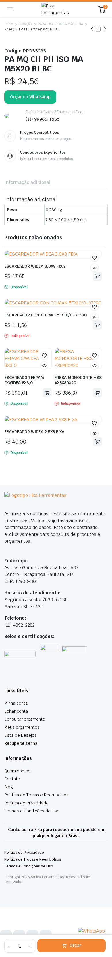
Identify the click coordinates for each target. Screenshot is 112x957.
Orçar (75, 945)
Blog (8, 786)
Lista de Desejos (20, 735)
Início (8, 24)
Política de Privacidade (26, 803)
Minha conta (16, 703)
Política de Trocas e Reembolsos (36, 795)
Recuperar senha (20, 743)
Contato (12, 778)
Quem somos (17, 770)
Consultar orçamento (24, 719)
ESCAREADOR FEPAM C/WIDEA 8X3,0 (24, 380)
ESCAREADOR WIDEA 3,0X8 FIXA (36, 266)
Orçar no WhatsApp (30, 97)
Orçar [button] (97, 276)
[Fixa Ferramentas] (55, 9)
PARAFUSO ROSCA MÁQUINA (60, 24)
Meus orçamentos (22, 727)
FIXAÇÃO (25, 24)
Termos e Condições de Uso (31, 811)
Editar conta (16, 711)
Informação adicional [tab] (27, 182)
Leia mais (97, 325)
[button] (94, 257)
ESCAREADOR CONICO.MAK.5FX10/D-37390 (45, 315)
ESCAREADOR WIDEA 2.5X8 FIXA (36, 431)
